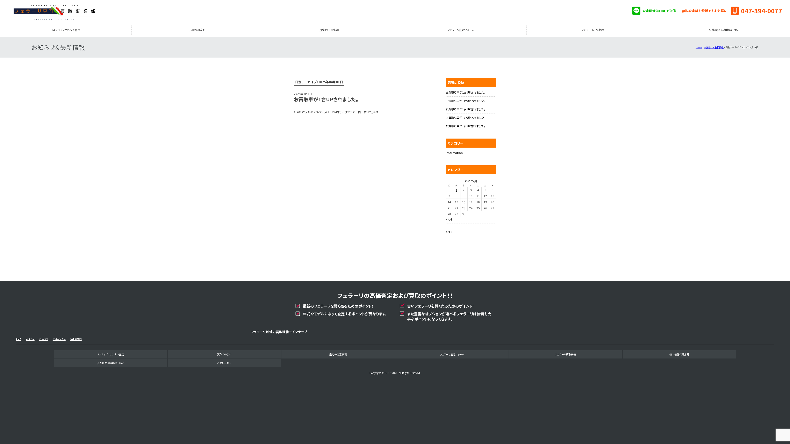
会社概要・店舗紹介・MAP (724, 30)
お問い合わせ (224, 363)
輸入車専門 (76, 339)
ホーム (699, 47)
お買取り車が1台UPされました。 (465, 92)
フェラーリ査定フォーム (460, 30)
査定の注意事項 (329, 30)
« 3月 (449, 219)
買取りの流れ (197, 30)
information (454, 153)
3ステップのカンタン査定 (65, 30)
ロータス (43, 339)
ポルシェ (30, 339)
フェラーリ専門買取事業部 (54, 12)
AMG (18, 339)
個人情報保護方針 (679, 354)
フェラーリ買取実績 (592, 30)
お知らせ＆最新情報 (714, 47)
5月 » (449, 232)
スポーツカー (59, 339)
